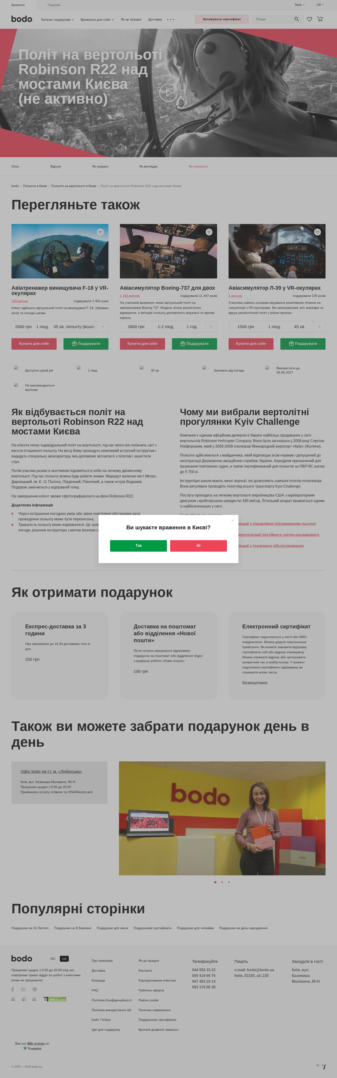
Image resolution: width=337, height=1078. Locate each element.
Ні (198, 546)
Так (138, 546)
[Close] (232, 520)
